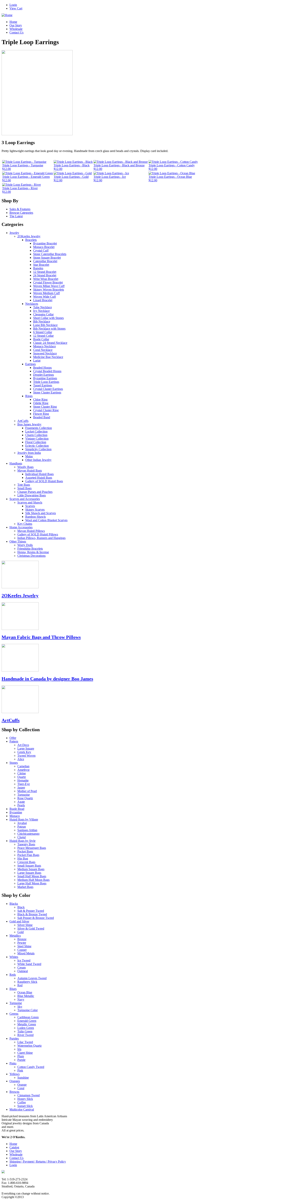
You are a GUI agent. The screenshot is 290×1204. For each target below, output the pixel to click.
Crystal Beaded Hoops (47, 371)
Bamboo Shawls (35, 516)
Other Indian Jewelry (38, 460)
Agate (21, 801)
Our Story (15, 25)
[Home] (7, 15)
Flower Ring (41, 413)
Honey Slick (25, 1098)
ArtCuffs (22, 420)
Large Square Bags (29, 872)
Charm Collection (36, 435)
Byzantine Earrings (45, 378)
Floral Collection (35, 442)
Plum (20, 1056)
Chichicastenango (28, 833)
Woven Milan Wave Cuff (49, 286)
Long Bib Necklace (45, 325)
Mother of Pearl (27, 791)
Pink (20, 1070)
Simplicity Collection (38, 449)
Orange (22, 1084)
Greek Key (24, 752)
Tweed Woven (26, 755)
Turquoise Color (27, 1010)
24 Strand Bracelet (44, 275)
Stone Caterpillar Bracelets (49, 254)
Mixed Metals (26, 953)
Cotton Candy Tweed (30, 1067)
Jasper (21, 787)
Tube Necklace (42, 307)
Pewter (21, 942)
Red (19, 985)
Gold (20, 932)
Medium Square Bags (30, 869)
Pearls (21, 805)
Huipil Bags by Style (22, 840)
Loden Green (25, 1028)
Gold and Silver (19, 921)
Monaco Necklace (44, 346)
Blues (13, 988)
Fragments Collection (38, 428)
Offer (12, 738)
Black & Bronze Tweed (32, 914)
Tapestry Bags (26, 844)
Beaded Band (41, 417)
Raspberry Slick (27, 981)
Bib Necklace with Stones (49, 328)
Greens (13, 1013)
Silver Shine (25, 925)
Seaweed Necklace (45, 353)
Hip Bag (22, 858)
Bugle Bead (16, 808)
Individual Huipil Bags (39, 474)
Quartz (21, 777)
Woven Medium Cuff (46, 293)
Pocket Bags (25, 851)
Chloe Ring (40, 399)
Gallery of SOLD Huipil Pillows (37, 534)
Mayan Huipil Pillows (31, 531)
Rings (29, 396)
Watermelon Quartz (29, 1045)
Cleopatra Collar (43, 314)
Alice (20, 759)
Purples (14, 1038)
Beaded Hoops (42, 367)
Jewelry (14, 232)
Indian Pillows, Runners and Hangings (41, 538)
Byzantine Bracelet (45, 243)
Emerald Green (26, 1020)
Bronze (21, 939)
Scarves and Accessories (24, 499)
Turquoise (23, 794)
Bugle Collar (41, 339)
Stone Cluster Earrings (47, 392)
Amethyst (23, 769)
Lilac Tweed (25, 1042)
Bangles (38, 268)
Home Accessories (21, 527)
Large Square (25, 748)
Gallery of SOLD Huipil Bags (44, 481)
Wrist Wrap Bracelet (45, 279)
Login (13, 5)
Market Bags (25, 887)
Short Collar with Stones (48, 318)
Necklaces (31, 303)
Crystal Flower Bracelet (48, 282)
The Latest (16, 216)
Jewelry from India (29, 452)
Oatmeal (22, 971)
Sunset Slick (25, 1106)
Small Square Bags (29, 865)
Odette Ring (40, 403)
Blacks (13, 903)
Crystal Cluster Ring (46, 410)
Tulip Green (24, 1031)
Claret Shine (25, 1052)
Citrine (21, 773)
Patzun (21, 826)
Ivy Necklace (41, 310)
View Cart (15, 8)
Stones (13, 762)
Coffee (21, 1102)
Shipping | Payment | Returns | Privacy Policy (37, 1161)
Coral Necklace (42, 350)
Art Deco (23, 745)
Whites (13, 957)
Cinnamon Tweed (28, 1095)
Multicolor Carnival (21, 1109)
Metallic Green (26, 1024)
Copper (22, 949)
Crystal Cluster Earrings (48, 389)
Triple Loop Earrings (46, 381)
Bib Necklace (41, 321)
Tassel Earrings (42, 385)
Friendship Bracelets (30, 548)
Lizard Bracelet (42, 300)
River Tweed (25, 1035)
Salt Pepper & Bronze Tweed (35, 918)
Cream (21, 967)
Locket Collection (36, 431)
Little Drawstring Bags (31, 495)
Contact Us (16, 32)
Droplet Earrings (43, 374)
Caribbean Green (28, 1017)
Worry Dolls (25, 545)
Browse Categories (21, 212)
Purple (21, 1059)
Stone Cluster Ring (45, 406)
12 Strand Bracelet (44, 271)
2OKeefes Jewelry (28, 236)
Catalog (14, 1147)
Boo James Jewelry (29, 424)
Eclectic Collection (37, 445)
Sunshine (23, 1077)
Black (21, 907)
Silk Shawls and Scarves (40, 513)
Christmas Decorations (31, 555)
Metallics (15, 935)
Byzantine (15, 812)
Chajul (21, 837)
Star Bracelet (41, 264)
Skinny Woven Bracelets (48, 289)
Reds (12, 974)
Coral (20, 1088)
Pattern (13, 741)
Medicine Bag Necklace (48, 357)
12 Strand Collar (43, 335)
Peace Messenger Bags (31, 848)
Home (13, 21)
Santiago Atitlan (27, 830)
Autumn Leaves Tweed (32, 978)
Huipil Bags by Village (23, 819)
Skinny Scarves (35, 509)
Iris (19, 1049)
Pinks (12, 1063)
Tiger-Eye (23, 784)
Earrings (30, 364)
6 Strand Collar (42, 332)
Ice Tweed (23, 960)
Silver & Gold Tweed (30, 928)
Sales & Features (19, 209)
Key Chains (24, 523)
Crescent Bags (26, 862)
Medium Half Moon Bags (33, 879)
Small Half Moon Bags (31, 876)
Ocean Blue (24, 992)
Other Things (17, 541)
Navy (20, 999)
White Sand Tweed (29, 964)
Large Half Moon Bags (31, 883)
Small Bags (24, 488)
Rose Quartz (25, 798)
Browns (14, 1091)
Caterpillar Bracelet (45, 261)
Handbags (15, 463)
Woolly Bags (25, 467)
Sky (19, 1006)
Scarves (30, 506)
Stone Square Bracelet (47, 257)
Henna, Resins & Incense (33, 552)
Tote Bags (23, 484)
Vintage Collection (37, 438)
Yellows (14, 1074)
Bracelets (31, 240)
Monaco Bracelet (43, 247)
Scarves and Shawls (29, 502)
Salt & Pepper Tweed (30, 910)
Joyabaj (22, 823)
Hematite (23, 780)
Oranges (14, 1081)
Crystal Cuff (41, 250)
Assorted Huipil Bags (38, 477)
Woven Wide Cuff (44, 296)
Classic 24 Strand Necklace (50, 342)
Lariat (36, 360)
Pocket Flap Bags (28, 855)
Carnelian (23, 766)
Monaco (14, 816)
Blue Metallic (25, 996)
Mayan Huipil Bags (29, 470)
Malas (29, 456)
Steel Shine (24, 946)
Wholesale (15, 29)
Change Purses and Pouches (34, 491)
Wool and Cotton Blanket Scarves (46, 520)
